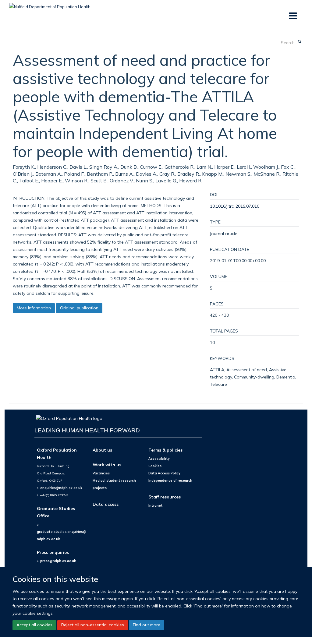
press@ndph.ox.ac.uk (58, 561)
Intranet (155, 505)
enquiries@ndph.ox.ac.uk (61, 488)
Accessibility (159, 458)
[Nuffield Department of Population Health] (49, 4)
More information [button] (34, 308)
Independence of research (170, 480)
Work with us (107, 464)
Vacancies (101, 473)
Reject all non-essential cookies (92, 625)
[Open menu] (292, 16)
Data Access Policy (164, 473)
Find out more (146, 625)
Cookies (154, 466)
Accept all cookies (34, 625)
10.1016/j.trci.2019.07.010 (234, 206)
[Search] (299, 42)
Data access (106, 504)
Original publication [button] (79, 308)
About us (102, 449)
